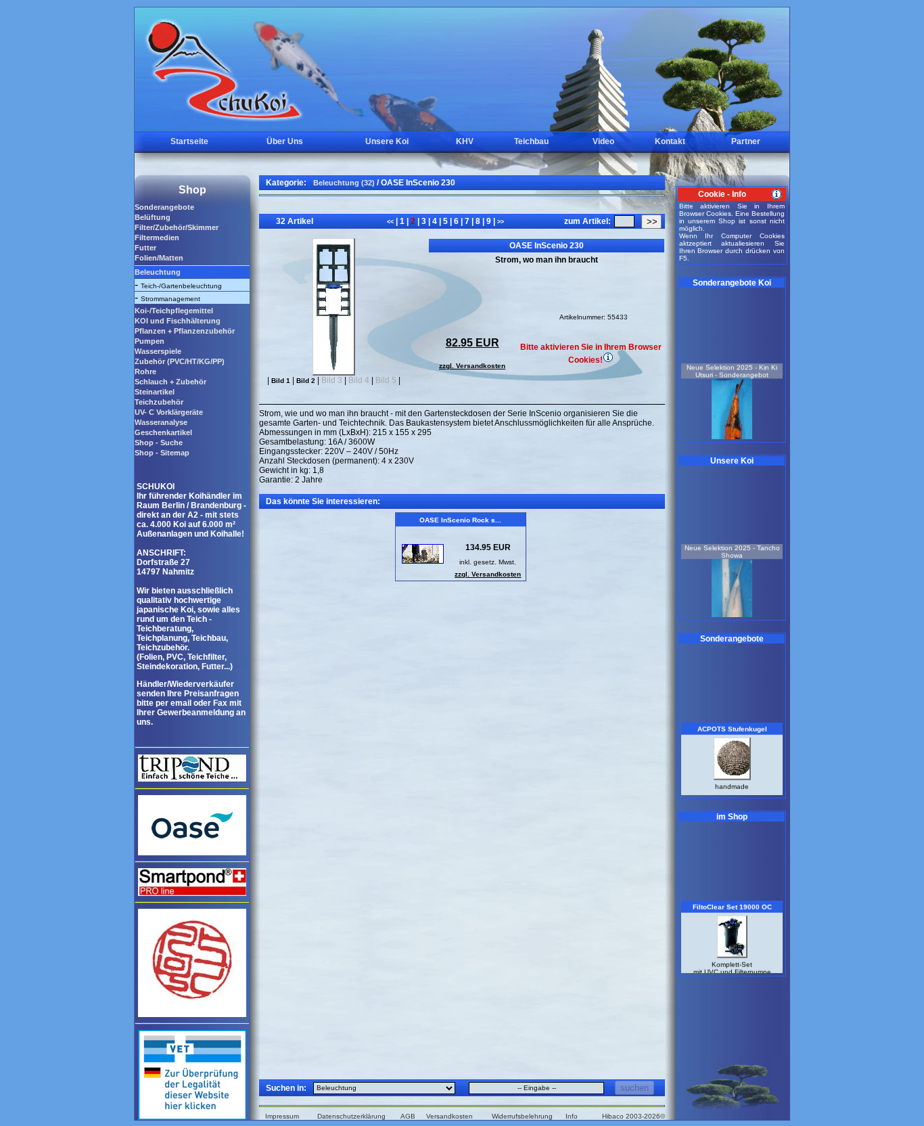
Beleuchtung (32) (344, 183)
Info (571, 1116)
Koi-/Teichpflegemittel (174, 311)
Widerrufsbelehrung (522, 1116)
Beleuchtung (158, 272)
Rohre (145, 371)
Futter (145, 248)
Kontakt (670, 141)
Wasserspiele (158, 351)
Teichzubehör (159, 402)
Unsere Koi (387, 141)
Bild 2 (305, 380)
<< (391, 222)
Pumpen (149, 341)
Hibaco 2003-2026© (633, 1116)
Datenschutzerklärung (351, 1116)
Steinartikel (155, 392)
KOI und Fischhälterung (178, 321)
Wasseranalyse (161, 422)
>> (499, 222)
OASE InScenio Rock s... (460, 520)
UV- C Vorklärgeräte (169, 412)
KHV (464, 141)
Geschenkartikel (163, 432)
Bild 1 (280, 380)
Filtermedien (157, 237)
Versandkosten (449, 1116)
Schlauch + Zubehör (170, 382)
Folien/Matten (159, 258)
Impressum (282, 1116)
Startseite (189, 141)
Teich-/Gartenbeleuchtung (181, 286)
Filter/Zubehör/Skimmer (176, 227)
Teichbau (531, 141)
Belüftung (152, 217)
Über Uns (285, 141)
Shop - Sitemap (162, 453)
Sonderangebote (164, 207)
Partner (745, 141)
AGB (407, 1116)
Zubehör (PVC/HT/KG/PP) (180, 361)
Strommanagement (170, 298)
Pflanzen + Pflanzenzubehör (185, 331)
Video (603, 141)
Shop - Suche (159, 442)
